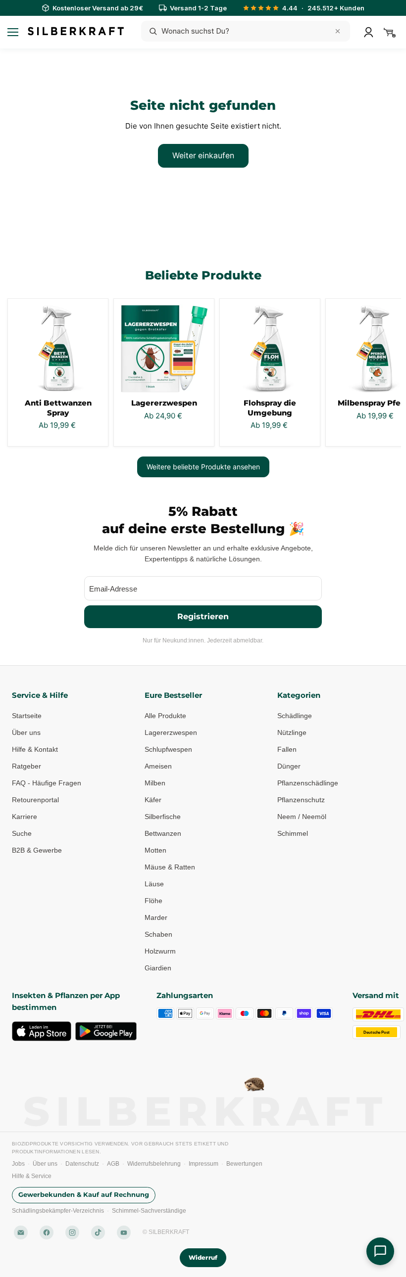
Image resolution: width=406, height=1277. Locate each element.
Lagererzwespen (164, 403)
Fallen (287, 749)
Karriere (24, 817)
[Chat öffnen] (380, 1251)
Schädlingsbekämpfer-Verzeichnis (58, 1210)
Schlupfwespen (168, 749)
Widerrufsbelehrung (154, 1163)
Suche (22, 833)
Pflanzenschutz (301, 800)
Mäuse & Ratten (170, 867)
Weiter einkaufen (203, 155)
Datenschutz (82, 1163)
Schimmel (292, 833)
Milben (155, 783)
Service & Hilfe (40, 695)
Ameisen (158, 766)
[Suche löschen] (338, 31)
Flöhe (153, 901)
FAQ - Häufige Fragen (46, 783)
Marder (156, 917)
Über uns (26, 732)
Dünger (289, 766)
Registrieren (203, 616)
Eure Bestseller (173, 695)
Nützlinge (291, 732)
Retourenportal (35, 800)
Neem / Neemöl (301, 817)
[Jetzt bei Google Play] (106, 1031)
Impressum (203, 1163)
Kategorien (298, 695)
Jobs (18, 1163)
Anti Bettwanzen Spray (58, 407)
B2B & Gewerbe (37, 850)
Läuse (154, 884)
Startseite (27, 716)
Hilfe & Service (31, 1176)
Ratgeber (26, 766)
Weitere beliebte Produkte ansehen (203, 466)
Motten (155, 850)
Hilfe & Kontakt (35, 749)
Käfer (153, 800)
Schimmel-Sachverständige (149, 1210)
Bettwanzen (163, 833)
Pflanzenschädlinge (307, 783)
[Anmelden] (368, 32)
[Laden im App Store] (41, 1031)
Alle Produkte (165, 716)
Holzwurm (160, 951)
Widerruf (203, 1257)
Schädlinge (294, 716)
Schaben (158, 934)
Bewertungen (244, 1163)
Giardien (158, 968)
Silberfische (163, 817)
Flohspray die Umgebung (270, 407)
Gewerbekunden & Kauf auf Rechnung (83, 1194)
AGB (113, 1163)
